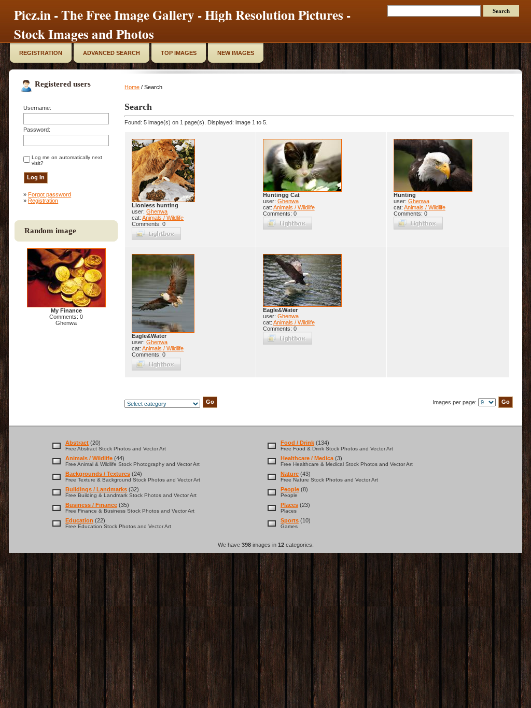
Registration (43, 200)
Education (79, 520)
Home (131, 87)
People (290, 489)
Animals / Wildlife (163, 218)
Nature (290, 474)
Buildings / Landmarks (96, 489)
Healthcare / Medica (307, 458)
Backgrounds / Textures (97, 474)
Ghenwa (156, 211)
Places (289, 505)
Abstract (77, 443)
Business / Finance (91, 505)
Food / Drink (297, 443)
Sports (290, 520)
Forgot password (49, 194)
